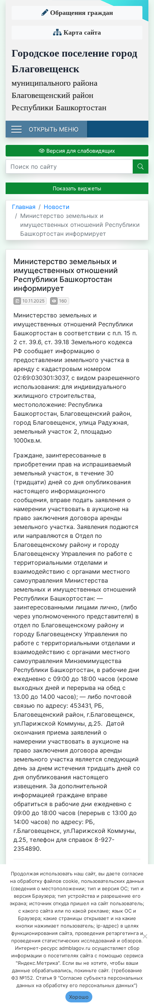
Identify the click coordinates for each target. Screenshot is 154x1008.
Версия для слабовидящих (80, 151)
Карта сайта (81, 32)
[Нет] (144, 936)
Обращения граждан (80, 12)
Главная (24, 206)
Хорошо (79, 997)
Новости (57, 206)
